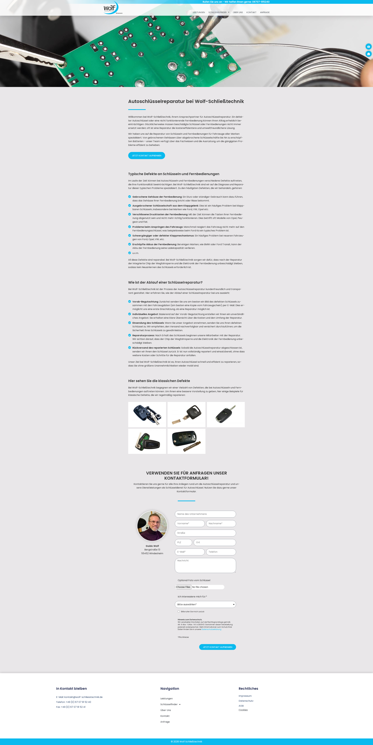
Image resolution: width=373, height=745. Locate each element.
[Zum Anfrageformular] (369, 46)
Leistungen (199, 12)
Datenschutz (246, 701)
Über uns (238, 12)
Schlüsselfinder (218, 12)
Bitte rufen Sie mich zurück (192, 611)
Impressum (245, 696)
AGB (241, 705)
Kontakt (251, 12)
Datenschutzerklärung (211, 629)
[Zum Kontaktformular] (369, 54)
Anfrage (265, 12)
